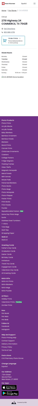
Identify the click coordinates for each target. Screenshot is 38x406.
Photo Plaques (7, 195)
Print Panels (6, 205)
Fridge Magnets (7, 161)
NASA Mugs (6, 287)
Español (24, 4)
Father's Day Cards (9, 248)
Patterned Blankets (9, 183)
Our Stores (12, 10)
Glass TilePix (6, 167)
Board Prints (6, 145)
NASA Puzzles (7, 291)
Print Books (6, 202)
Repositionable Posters (10, 211)
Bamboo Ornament (9, 136)
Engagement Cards (9, 267)
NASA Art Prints (7, 281)
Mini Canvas (6, 176)
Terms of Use (7, 350)
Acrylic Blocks (7, 126)
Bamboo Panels (8, 139)
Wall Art (5, 240)
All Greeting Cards (9, 273)
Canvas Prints (7, 148)
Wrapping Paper (8, 233)
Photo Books (6, 186)
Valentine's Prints (8, 302)
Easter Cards (6, 254)
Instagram (6, 329)
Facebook (5, 326)
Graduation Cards (8, 251)
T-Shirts (5, 224)
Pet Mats (5, 316)
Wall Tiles (5, 230)
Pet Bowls (5, 313)
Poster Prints (6, 198)
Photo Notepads (8, 192)
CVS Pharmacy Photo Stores (12, 358)
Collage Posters (8, 158)
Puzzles (4, 208)
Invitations (5, 260)
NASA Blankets (7, 284)
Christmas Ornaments (10, 151)
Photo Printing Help (9, 337)
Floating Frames (8, 164)
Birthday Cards (7, 257)
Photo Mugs (6, 189)
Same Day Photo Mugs (10, 214)
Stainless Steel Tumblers (11, 220)
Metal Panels (6, 173)
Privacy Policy (7, 347)
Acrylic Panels (7, 129)
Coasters (5, 154)
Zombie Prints (7, 305)
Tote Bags (5, 227)
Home (4, 10)
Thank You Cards (8, 264)
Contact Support (8, 341)
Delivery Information (9, 344)
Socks (4, 217)
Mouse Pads (6, 180)
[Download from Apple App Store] (9, 387)
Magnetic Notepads (9, 170)
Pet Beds (5, 319)
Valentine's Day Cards (10, 270)
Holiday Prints (7, 299)
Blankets (5, 142)
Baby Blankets (7, 132)
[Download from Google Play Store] (10, 393)
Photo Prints (6, 123)
